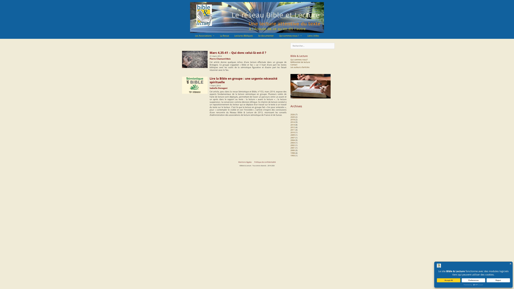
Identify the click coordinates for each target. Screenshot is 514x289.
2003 (292, 142)
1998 (292, 153)
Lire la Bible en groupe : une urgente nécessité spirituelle (243, 80)
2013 (292, 124)
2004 (292, 140)
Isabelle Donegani (219, 88)
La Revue (224, 35)
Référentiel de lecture (300, 62)
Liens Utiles (313, 35)
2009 (292, 135)
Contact (293, 64)
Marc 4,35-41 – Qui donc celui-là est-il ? (238, 53)
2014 (292, 122)
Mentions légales (245, 162)
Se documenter (266, 35)
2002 (292, 145)
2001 (292, 148)
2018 (292, 119)
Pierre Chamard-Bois (220, 58)
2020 (292, 117)
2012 (292, 127)
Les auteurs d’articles (299, 67)
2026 (292, 114)
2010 (292, 132)
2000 (292, 150)
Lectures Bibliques (243, 35)
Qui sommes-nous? (299, 59)
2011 (292, 130)
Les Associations (203, 35)
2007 (292, 137)
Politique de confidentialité (265, 162)
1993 (292, 155)
